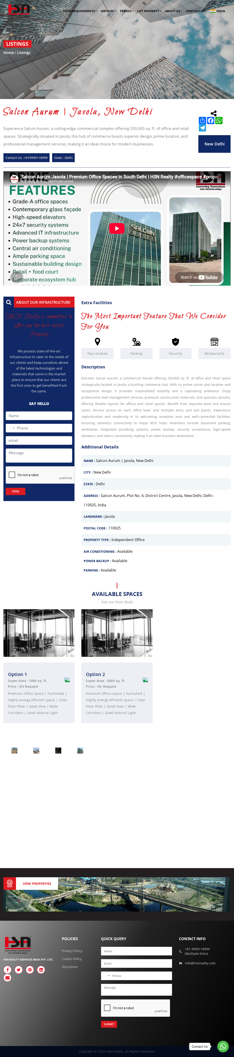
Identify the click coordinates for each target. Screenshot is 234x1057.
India (220, 11)
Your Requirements (79, 11)
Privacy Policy (72, 951)
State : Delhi (63, 158)
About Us (172, 11)
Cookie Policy (72, 959)
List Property (148, 11)
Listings (23, 52)
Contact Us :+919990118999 (26, 158)
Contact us (195, 11)
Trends (126, 11)
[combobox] (11, 428)
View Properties (37, 883)
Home (9, 52)
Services (107, 11)
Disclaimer (70, 967)
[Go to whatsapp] (223, 1046)
